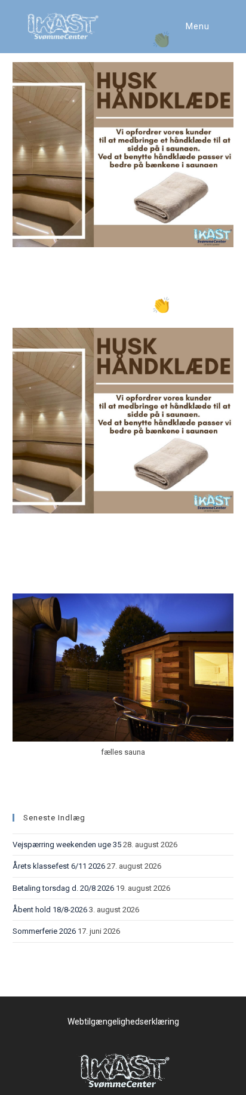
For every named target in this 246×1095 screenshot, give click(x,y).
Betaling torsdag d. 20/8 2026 (63, 888)
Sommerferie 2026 (44, 931)
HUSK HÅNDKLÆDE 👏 (92, 305)
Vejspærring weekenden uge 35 (67, 844)
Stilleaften (49, 571)
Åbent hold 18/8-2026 (50, 909)
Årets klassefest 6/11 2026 (59, 866)
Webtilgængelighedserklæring (123, 1021)
